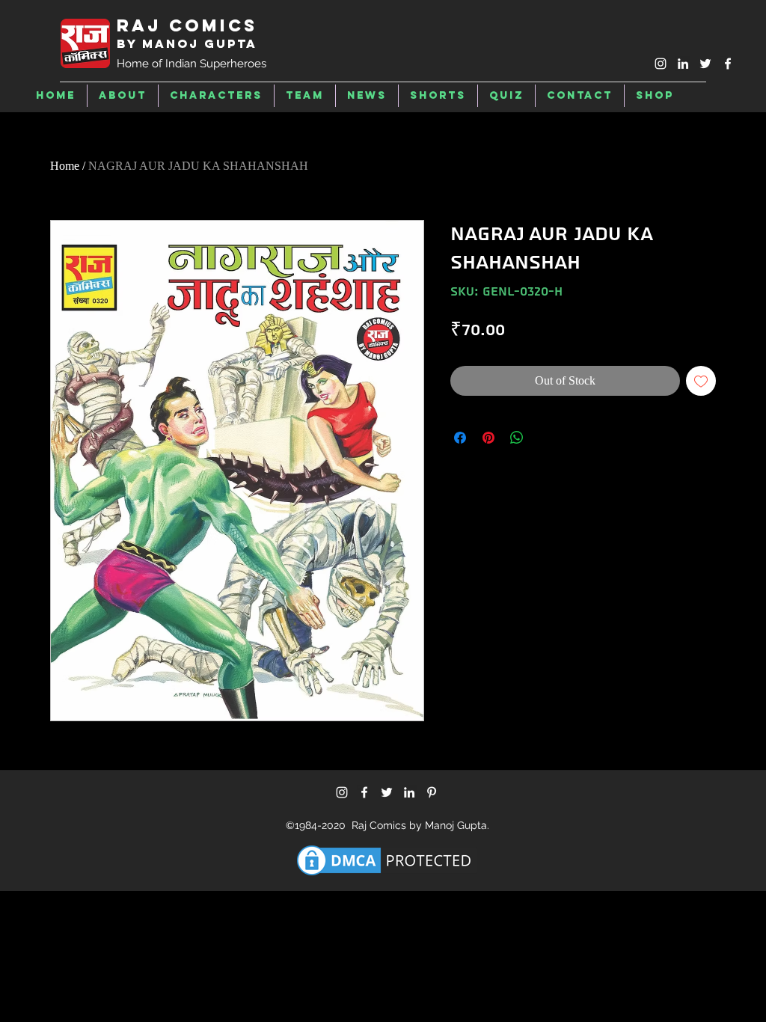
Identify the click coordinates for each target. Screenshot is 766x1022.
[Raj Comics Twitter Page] (705, 63)
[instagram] (660, 63)
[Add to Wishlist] (701, 381)
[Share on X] (545, 438)
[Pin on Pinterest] (488, 438)
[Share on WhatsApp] (517, 438)
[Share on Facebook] (460, 438)
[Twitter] (386, 792)
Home (64, 165)
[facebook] (727, 63)
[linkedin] (682, 63)
